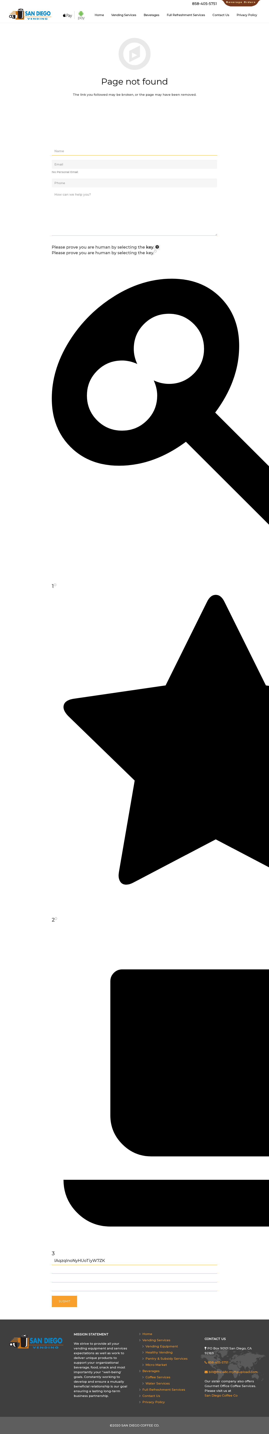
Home (147, 1334)
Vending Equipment (161, 1346)
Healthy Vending (159, 1352)
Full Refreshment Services (163, 1389)
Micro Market (156, 1365)
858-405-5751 (217, 1362)
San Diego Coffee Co (221, 1395)
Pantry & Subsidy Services (166, 1358)
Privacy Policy (153, 1402)
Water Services (157, 1383)
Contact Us (151, 1396)
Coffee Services (157, 1377)
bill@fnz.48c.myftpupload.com (233, 1372)
